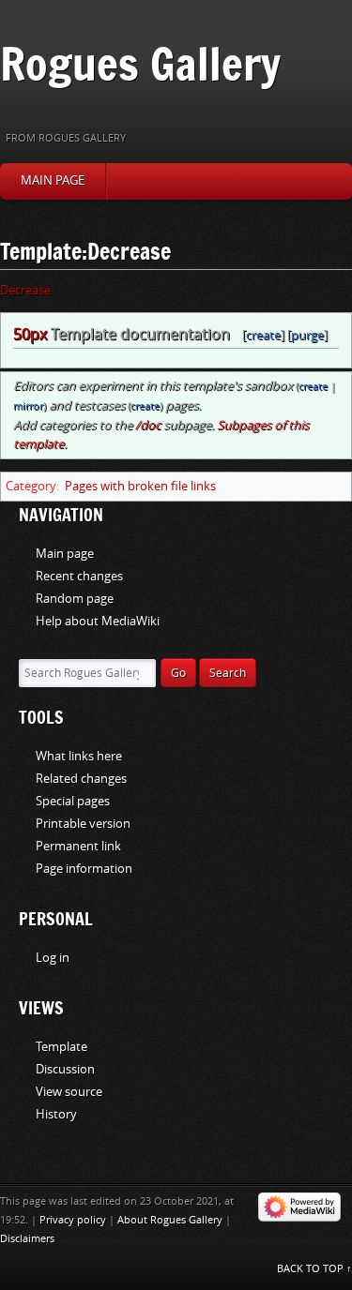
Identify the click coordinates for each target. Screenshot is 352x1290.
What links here (79, 756)
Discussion (65, 1069)
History (56, 1114)
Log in (52, 958)
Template (61, 1047)
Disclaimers (27, 1239)
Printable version (83, 824)
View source (69, 1092)
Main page (52, 180)
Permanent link (78, 846)
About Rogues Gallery (169, 1220)
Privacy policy (72, 1220)
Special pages (73, 801)
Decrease (25, 290)
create (263, 335)
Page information (84, 869)
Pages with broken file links (140, 486)
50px (30, 334)
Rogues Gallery (140, 63)
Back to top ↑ (314, 1269)
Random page (75, 599)
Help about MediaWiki (98, 621)
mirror (28, 406)
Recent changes (79, 576)
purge (307, 335)
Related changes (81, 779)
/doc (148, 425)
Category (31, 486)
